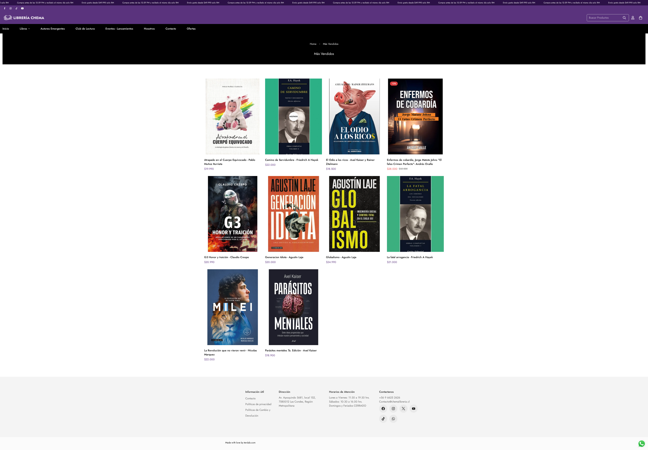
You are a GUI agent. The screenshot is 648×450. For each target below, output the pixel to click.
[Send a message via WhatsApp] (641, 443)
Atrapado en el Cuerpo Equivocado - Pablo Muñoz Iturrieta (229, 162)
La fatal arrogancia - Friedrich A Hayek (410, 257)
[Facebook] (383, 409)
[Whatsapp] (393, 419)
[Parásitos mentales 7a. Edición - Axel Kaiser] (293, 307)
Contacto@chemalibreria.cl (394, 402)
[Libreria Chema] (24, 18)
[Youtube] (414, 409)
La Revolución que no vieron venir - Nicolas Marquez (230, 352)
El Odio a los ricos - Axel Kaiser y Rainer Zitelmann (350, 162)
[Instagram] (393, 409)
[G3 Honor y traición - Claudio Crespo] (232, 214)
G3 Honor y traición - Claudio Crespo (226, 257)
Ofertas (191, 29)
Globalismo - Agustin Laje (341, 257)
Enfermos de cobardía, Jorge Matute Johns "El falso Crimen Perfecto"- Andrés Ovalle (414, 162)
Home (313, 44)
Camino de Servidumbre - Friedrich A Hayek (291, 160)
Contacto (171, 29)
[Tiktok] (383, 419)
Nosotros (149, 29)
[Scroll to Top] (641, 431)
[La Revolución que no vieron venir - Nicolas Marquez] (232, 307)
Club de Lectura (85, 29)
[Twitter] (403, 409)
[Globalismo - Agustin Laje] (354, 214)
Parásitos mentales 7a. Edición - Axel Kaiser (291, 350)
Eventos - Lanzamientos (119, 29)
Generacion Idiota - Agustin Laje (284, 257)
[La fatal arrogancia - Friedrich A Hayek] (415, 214)
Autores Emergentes (52, 29)
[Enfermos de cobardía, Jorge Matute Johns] (415, 116)
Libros (23, 29)
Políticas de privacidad (258, 404)
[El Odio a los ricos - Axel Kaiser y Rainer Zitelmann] (354, 116)
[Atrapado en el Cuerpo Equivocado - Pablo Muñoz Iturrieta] (232, 116)
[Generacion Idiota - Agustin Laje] (293, 214)
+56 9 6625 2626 (389, 397)
